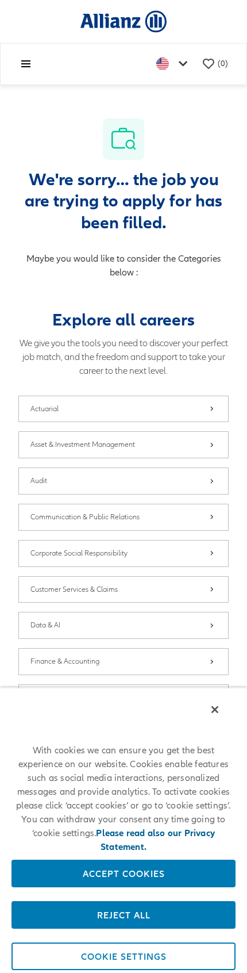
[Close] (214, 709)
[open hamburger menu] (26, 64)
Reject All (123, 915)
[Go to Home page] (123, 21)
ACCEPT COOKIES (124, 873)
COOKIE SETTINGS (124, 956)
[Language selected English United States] (174, 64)
